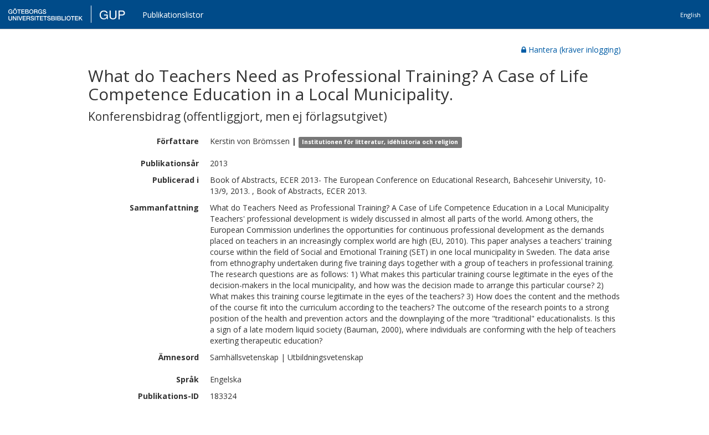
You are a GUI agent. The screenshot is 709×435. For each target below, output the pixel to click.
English (690, 15)
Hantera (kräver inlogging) (574, 49)
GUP (112, 14)
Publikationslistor (172, 14)
